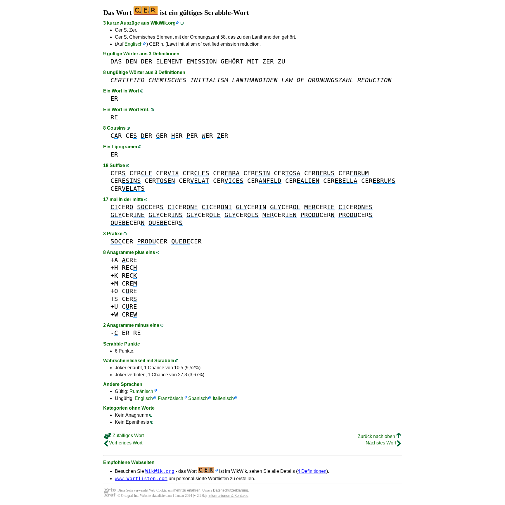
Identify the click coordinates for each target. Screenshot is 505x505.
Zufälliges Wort (127, 435)
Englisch (133, 44)
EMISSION (201, 61)
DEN (131, 61)
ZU (281, 61)
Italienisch (223, 398)
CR (116, 135)
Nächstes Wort (381, 442)
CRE (129, 260)
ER (114, 98)
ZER (268, 61)
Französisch (170, 398)
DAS (116, 61)
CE (131, 135)
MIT (253, 61)
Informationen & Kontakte (228, 496)
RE (114, 117)
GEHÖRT (232, 61)
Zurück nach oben (377, 436)
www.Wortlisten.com (141, 478)
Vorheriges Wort (125, 442)
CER (118, 173)
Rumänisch (141, 391)
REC (129, 267)
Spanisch (198, 398)
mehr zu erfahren (186, 490)
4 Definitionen (312, 471)
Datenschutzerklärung (230, 490)
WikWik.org (163, 22)
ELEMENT (169, 61)
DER (146, 61)
